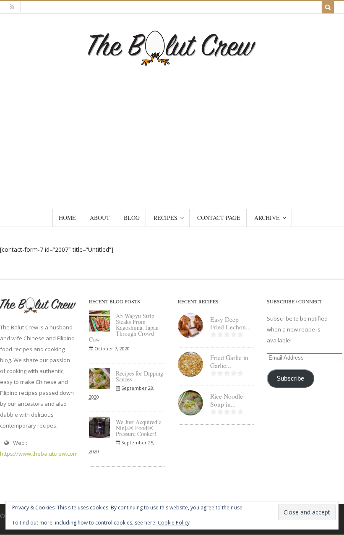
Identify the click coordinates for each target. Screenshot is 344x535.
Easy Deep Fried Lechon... (230, 323)
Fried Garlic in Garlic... (229, 361)
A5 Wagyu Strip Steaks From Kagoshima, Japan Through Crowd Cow (124, 327)
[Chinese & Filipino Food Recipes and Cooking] (172, 62)
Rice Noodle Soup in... (226, 400)
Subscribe (290, 378)
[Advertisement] (172, 129)
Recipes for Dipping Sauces (139, 376)
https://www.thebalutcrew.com (39, 453)
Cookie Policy (174, 522)
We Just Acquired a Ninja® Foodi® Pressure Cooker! (139, 428)
